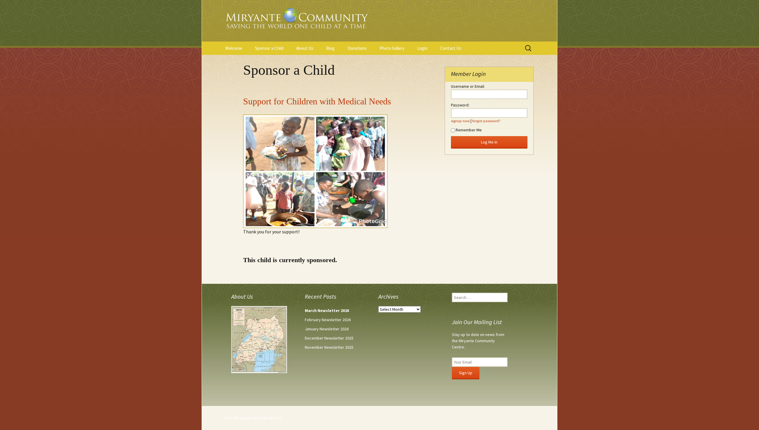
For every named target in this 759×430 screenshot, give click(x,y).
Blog (330, 48)
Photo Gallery (392, 48)
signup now (460, 121)
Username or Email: (468, 86)
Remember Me (469, 130)
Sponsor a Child (269, 48)
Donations (357, 48)
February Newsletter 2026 (328, 319)
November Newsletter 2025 (329, 347)
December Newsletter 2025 (329, 338)
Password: (460, 105)
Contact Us (450, 48)
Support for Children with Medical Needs (317, 101)
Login (422, 48)
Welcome (233, 48)
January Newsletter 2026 (327, 329)
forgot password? (486, 121)
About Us (304, 48)
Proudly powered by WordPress (253, 418)
